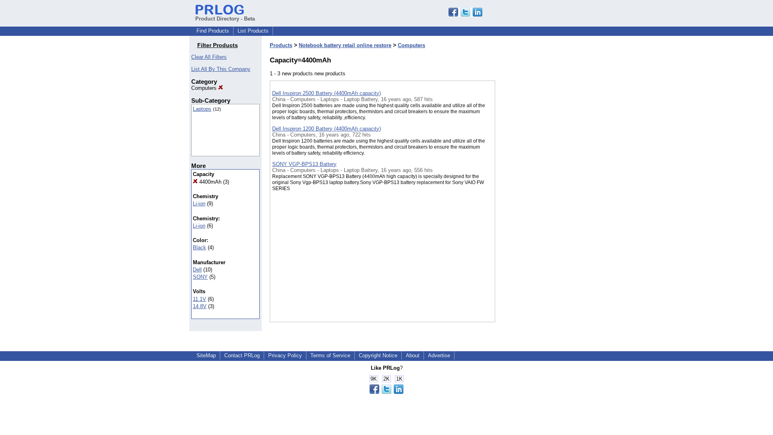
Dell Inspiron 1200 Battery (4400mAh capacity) (326, 129)
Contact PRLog (242, 355)
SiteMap (206, 355)
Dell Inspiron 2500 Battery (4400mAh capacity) (326, 93)
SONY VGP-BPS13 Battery (304, 164)
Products (281, 45)
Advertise (439, 355)
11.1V (199, 299)
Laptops (202, 109)
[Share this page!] (465, 15)
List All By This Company (220, 69)
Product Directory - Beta (225, 19)
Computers (204, 88)
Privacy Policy (285, 355)
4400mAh (209, 182)
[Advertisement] (535, 209)
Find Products (212, 31)
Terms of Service (330, 355)
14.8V (200, 306)
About (413, 355)
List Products (253, 31)
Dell (197, 270)
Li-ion (199, 204)
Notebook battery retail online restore (345, 45)
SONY (200, 277)
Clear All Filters (209, 57)
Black (199, 247)
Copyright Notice (378, 355)
